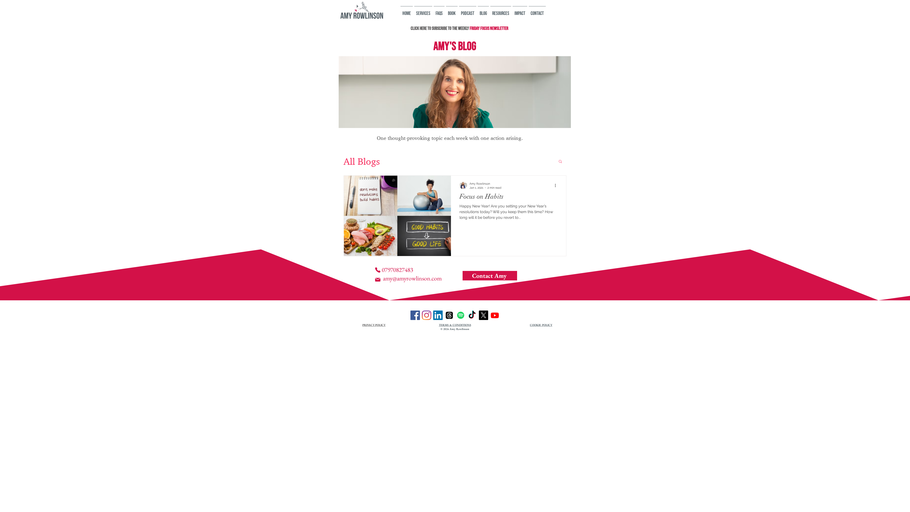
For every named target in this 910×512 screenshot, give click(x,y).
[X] (483, 315)
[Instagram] (426, 315)
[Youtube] (495, 315)
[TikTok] (472, 315)
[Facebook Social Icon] (415, 315)
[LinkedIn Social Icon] (438, 315)
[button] (560, 161)
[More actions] (557, 185)
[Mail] (378, 280)
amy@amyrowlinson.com (412, 278)
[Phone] (378, 270)
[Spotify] (460, 315)
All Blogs (362, 161)
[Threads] (449, 315)
